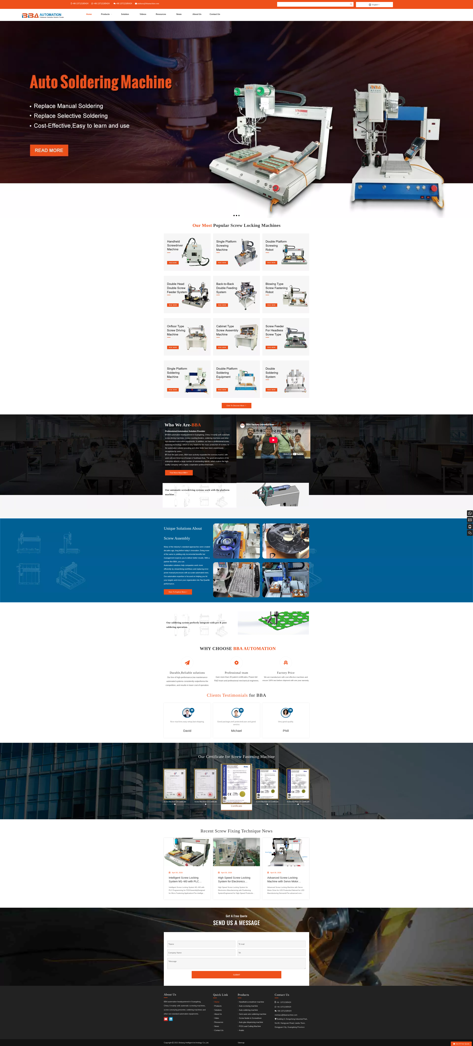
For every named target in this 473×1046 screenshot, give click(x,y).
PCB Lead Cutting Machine (250, 1026)
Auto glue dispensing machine (251, 1022)
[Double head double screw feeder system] (187, 294)
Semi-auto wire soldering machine (252, 1014)
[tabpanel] (187, 720)
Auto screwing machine (248, 1006)
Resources (218, 1022)
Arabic (241, 1030)
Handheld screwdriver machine (251, 1002)
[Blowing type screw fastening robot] (285, 294)
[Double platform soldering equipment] (236, 379)
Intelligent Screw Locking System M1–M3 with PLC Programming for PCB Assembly (184, 879)
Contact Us (218, 1030)
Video (216, 1018)
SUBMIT (236, 975)
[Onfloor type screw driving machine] (187, 337)
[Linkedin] (171, 1019)
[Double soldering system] (285, 379)
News (216, 1026)
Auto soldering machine (248, 1010)
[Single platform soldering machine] (187, 379)
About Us (218, 1014)
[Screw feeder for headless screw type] (285, 337)
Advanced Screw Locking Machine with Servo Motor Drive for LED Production (282, 879)
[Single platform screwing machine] (236, 252)
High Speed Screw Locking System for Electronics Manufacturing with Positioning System (236, 879)
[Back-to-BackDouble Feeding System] (236, 294)
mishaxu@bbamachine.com (286, 1015)
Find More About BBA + (179, 473)
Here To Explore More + (178, 592)
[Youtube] (166, 1019)
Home (216, 1002)
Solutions (218, 1010)
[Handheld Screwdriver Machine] (187, 252)
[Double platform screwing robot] (285, 252)
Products (218, 1006)
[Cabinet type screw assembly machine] (236, 337)
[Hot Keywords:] (351, 4)
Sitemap (241, 1043)
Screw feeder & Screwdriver (250, 1018)
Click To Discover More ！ (237, 406)
